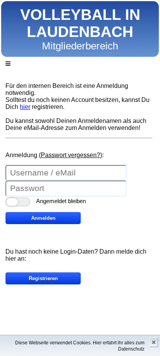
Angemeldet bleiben (61, 201)
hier (25, 106)
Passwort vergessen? (70, 155)
